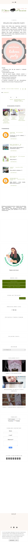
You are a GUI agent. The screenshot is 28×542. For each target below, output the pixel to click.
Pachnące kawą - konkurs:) (14, 118)
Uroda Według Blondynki (14, 179)
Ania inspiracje (14, 144)
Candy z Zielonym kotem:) (14, 373)
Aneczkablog (13, 156)
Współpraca (14, 281)
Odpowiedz (14, 138)
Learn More (12, 540)
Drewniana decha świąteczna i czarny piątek (19, 100)
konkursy (6, 92)
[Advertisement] (14, 230)
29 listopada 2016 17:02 (15, 145)
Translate (18, 420)
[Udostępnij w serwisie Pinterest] (25, 89)
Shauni (12, 167)
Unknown (12, 132)
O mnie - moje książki (14, 286)
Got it (17, 540)
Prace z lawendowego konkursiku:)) (14, 407)
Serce (11, 99)
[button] (14, 2)
